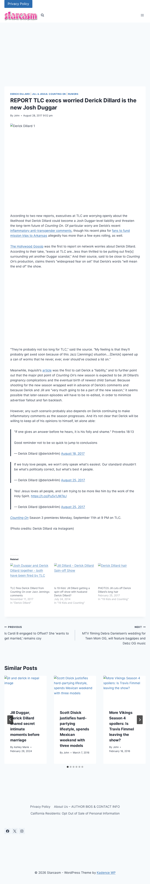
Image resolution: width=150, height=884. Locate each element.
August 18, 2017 (73, 453)
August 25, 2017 (73, 480)
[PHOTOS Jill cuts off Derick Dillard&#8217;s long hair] (118, 574)
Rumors (73, 94)
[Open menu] (142, 15)
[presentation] (25, 690)
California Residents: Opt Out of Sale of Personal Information (75, 813)
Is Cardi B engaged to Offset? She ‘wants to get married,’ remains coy (36, 633)
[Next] (140, 719)
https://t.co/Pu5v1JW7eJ (49, 496)
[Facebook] (7, 831)
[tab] (68, 767)
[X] (15, 831)
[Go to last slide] (10, 719)
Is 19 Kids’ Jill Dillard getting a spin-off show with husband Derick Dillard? (72, 591)
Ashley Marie (21, 747)
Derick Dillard (20, 94)
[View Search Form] (42, 15)
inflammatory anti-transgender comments (41, 230)
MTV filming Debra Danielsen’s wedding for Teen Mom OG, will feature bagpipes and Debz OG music (114, 635)
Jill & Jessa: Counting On (49, 94)
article (47, 370)
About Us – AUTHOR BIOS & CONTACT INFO (87, 806)
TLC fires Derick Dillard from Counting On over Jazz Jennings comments (29, 591)
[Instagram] (22, 831)
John (17, 115)
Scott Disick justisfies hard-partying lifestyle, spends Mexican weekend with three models (74, 729)
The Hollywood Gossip (26, 246)
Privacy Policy (18, 4)
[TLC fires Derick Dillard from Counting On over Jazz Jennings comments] (30, 574)
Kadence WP (106, 872)
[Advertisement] (75, 50)
